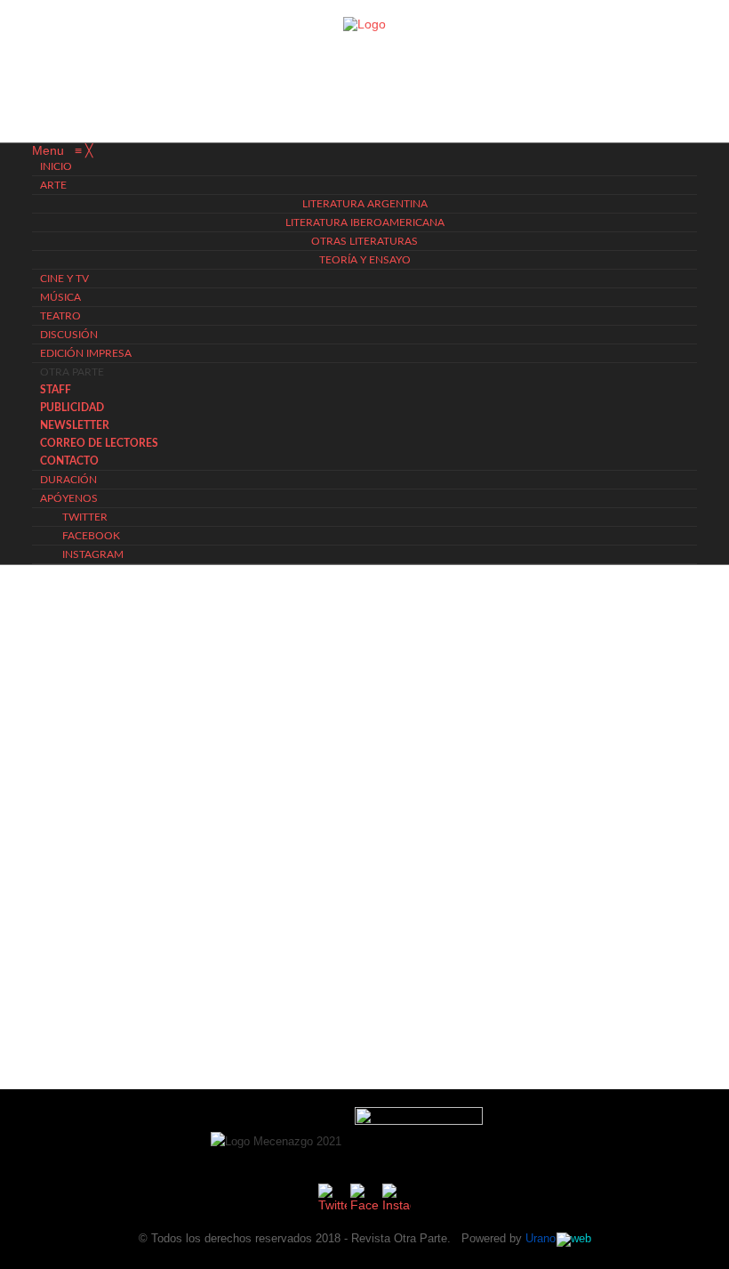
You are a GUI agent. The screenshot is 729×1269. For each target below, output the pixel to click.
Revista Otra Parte (399, 1238)
